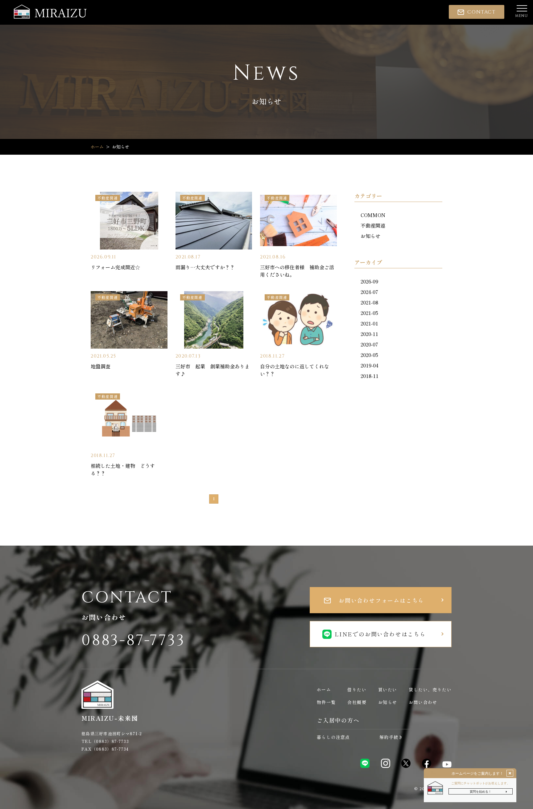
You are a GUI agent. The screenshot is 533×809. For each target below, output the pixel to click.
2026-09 (369, 281)
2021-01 (369, 323)
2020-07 (369, 344)
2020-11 (369, 333)
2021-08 (369, 302)
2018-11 (369, 375)
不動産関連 (373, 225)
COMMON (373, 215)
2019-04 (369, 365)
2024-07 (369, 292)
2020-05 (369, 354)
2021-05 (369, 312)
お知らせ (370, 236)
